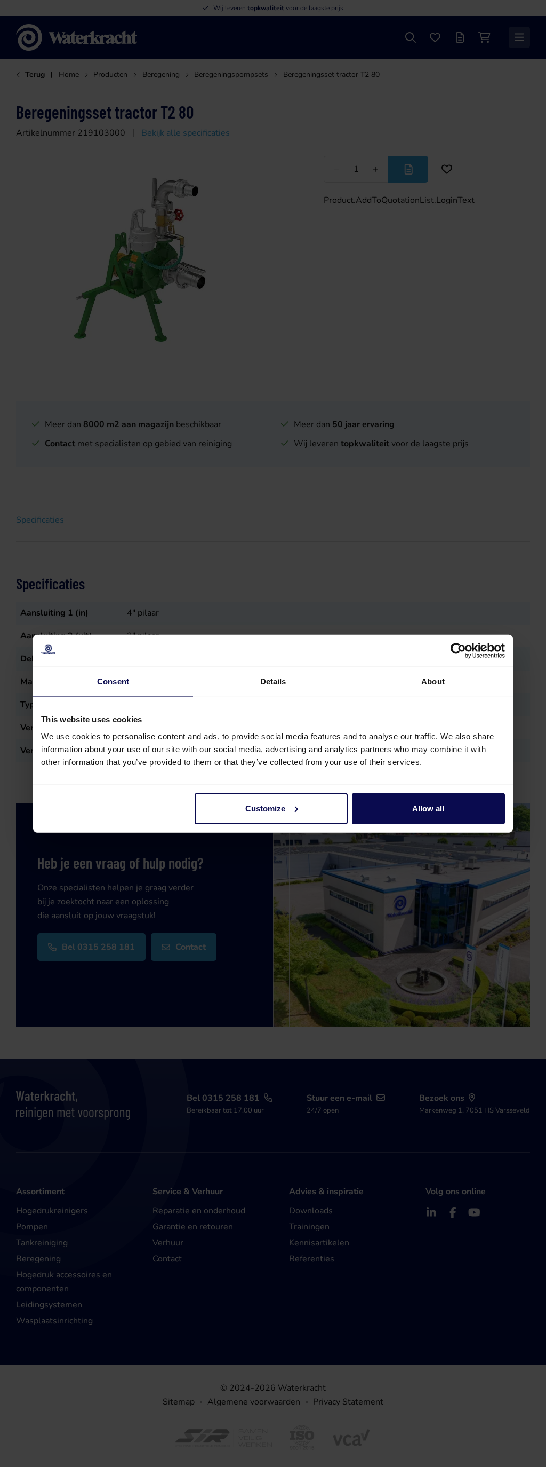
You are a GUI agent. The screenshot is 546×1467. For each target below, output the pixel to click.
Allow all (428, 808)
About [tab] (433, 681)
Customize (265, 808)
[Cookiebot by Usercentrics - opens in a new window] (458, 651)
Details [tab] (273, 681)
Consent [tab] (113, 681)
